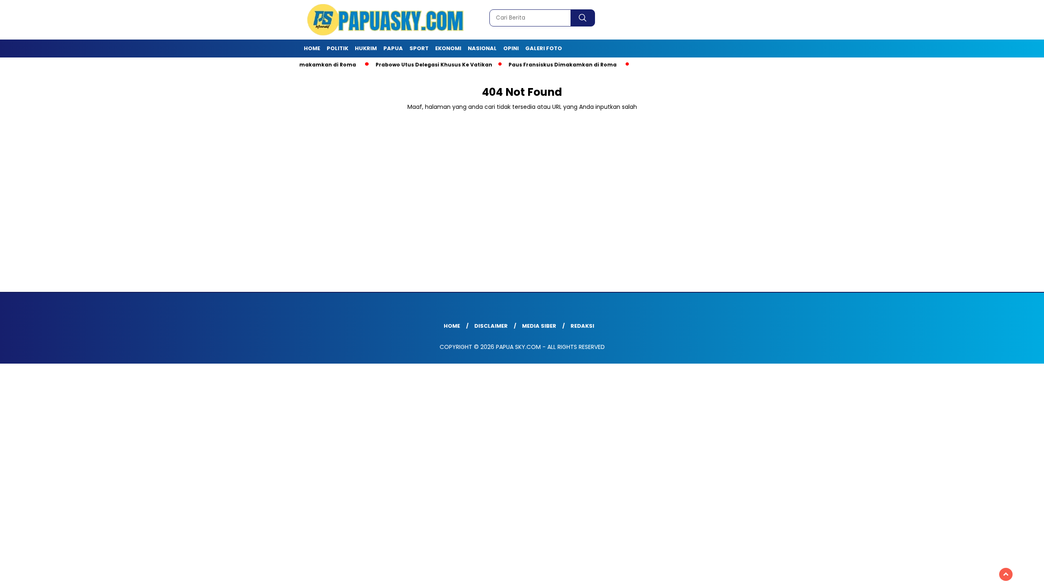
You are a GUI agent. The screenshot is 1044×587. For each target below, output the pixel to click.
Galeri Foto (543, 48)
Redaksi (582, 326)
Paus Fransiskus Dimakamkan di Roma (545, 64)
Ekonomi (448, 48)
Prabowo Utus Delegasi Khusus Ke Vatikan (416, 64)
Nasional (482, 48)
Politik (337, 48)
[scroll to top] (1006, 574)
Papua (393, 48)
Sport (419, 48)
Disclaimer (491, 326)
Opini (511, 48)
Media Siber (539, 326)
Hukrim (366, 48)
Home (312, 48)
